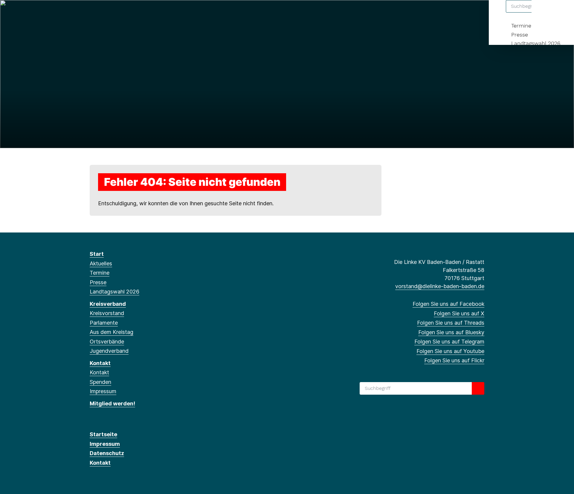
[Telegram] (132, 12)
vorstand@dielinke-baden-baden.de (439, 286)
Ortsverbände (107, 341)
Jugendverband (109, 351)
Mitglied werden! (112, 403)
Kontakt (100, 363)
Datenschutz (107, 453)
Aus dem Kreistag (111, 332)
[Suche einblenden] (544, 12)
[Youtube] (142, 12)
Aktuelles (101, 263)
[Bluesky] (122, 12)
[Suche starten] (478, 388)
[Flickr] (152, 12)
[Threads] (112, 12)
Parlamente (104, 323)
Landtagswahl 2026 (535, 43)
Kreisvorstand (107, 313)
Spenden (100, 382)
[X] (103, 12)
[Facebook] (93, 12)
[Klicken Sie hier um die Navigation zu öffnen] (562, 12)
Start (97, 254)
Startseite (103, 434)
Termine (521, 25)
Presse (519, 34)
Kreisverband (108, 304)
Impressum (103, 391)
